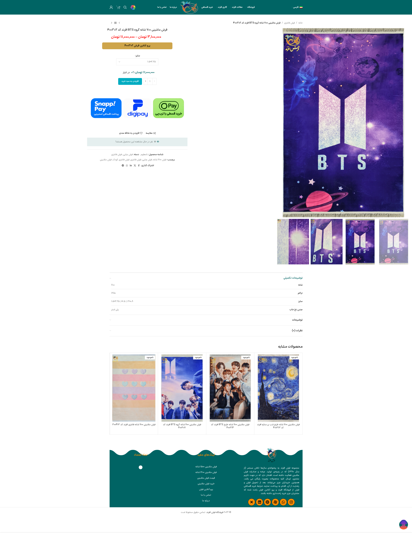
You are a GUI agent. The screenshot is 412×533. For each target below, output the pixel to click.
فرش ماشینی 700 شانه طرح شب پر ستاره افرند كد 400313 (278, 426)
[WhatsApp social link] (127, 165)
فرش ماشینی (106, 159)
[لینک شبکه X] (135, 165)
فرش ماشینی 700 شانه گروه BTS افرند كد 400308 (182, 426)
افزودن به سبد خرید (130, 81)
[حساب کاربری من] (111, 7)
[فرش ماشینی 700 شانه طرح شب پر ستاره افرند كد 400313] (278, 388)
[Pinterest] (267, 502)
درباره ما (206, 500)
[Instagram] (291, 502)
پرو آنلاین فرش (206, 489)
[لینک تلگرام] (123, 165)
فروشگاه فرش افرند (214, 512)
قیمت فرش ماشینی (206, 478)
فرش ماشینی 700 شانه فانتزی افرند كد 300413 (133, 424)
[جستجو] (125, 7)
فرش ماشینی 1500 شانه (206, 466)
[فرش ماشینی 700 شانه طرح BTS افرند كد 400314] (230, 388)
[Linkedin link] (131, 165)
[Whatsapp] (283, 502)
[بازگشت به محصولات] (115, 23)
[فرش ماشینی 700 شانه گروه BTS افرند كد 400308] (182, 388)
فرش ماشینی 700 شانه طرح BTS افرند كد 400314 (230, 426)
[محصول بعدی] (111, 23)
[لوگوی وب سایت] (189, 7)
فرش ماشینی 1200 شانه (206, 472)
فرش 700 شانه (159, 159)
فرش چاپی (128, 154)
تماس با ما (206, 495)
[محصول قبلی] (119, 23)
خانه (300, 23)
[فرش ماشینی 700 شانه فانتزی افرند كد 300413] (134, 388)
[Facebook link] (139, 165)
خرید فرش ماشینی (206, 483)
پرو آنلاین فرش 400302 (137, 46)
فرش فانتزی (289, 23)
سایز (138, 55)
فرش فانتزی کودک (121, 159)
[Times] (251, 502)
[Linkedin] (259, 502)
